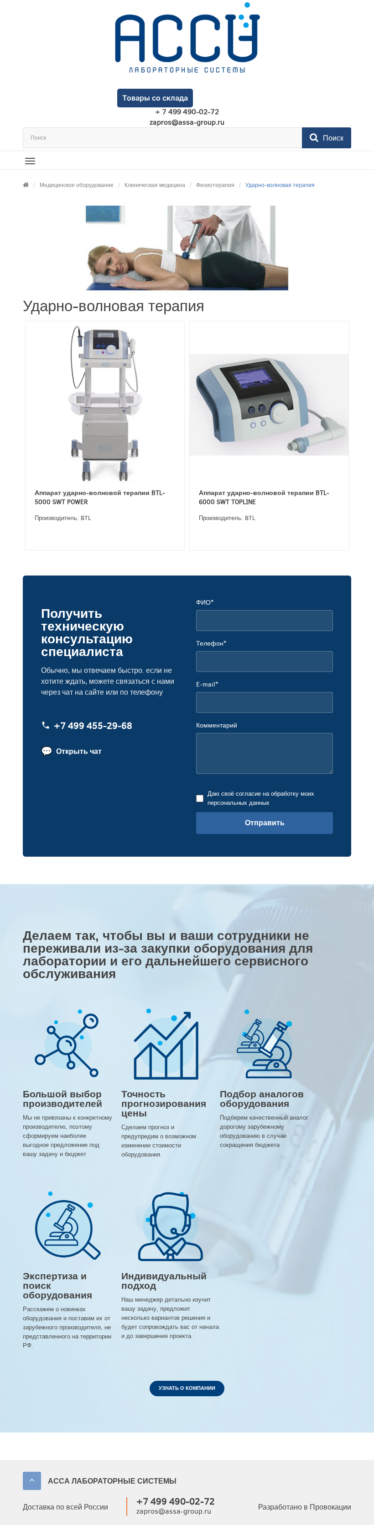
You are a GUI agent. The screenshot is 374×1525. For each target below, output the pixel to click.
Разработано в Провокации (304, 1507)
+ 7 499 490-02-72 (187, 111)
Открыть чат (71, 751)
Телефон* (211, 643)
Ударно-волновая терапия (280, 185)
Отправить (265, 823)
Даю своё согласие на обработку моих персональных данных (261, 798)
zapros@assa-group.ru (187, 122)
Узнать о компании (187, 1388)
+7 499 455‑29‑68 (93, 726)
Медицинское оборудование (77, 185)
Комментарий (216, 725)
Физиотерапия (215, 185)
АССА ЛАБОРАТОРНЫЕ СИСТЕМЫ (112, 1481)
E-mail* (207, 684)
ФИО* (204, 602)
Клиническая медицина (155, 185)
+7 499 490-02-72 (175, 1501)
